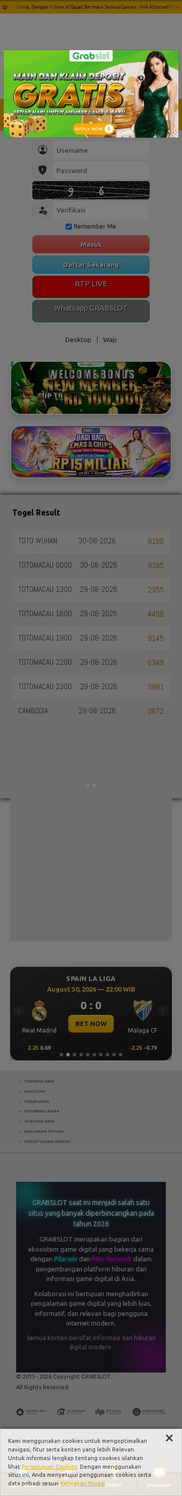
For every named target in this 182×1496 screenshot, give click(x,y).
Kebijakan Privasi (82, 1483)
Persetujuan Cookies (49, 1467)
